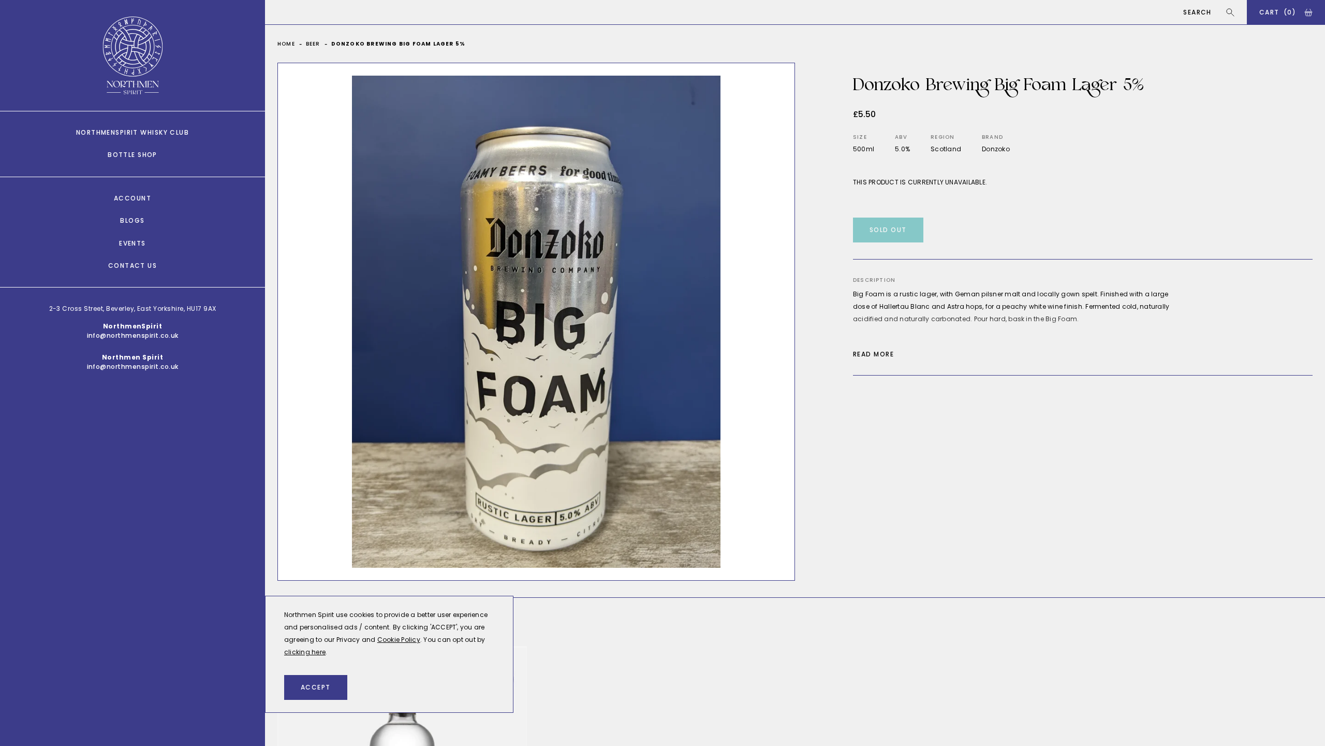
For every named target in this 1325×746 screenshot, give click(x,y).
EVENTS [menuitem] (132, 243)
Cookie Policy (398, 639)
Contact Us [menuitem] (132, 265)
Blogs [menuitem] (132, 220)
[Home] (133, 55)
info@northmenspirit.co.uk (133, 335)
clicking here (305, 652)
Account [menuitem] (132, 198)
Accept (316, 687)
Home (286, 44)
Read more (873, 354)
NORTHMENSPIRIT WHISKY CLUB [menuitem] (132, 132)
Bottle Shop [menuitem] (132, 154)
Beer (313, 44)
